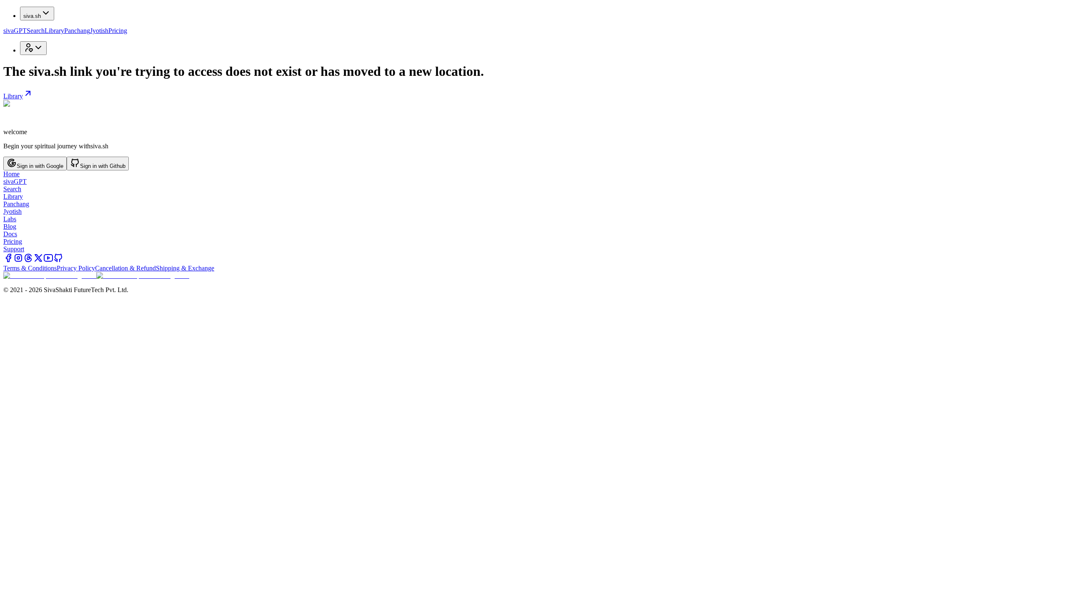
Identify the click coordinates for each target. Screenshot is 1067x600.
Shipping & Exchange (185, 268)
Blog (9, 226)
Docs (10, 234)
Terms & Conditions (30, 268)
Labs (9, 218)
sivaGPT (15, 30)
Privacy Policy (76, 268)
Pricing (117, 30)
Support (13, 248)
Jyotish (99, 30)
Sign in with (40, 166)
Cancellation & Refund (125, 268)
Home (11, 174)
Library (54, 30)
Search (36, 30)
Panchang (77, 30)
